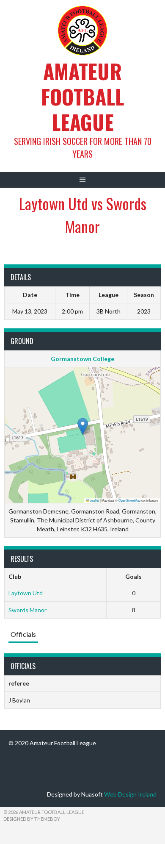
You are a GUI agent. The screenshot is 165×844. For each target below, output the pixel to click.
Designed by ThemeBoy (31, 819)
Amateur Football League (82, 96)
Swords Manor (27, 610)
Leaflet (94, 500)
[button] (82, 426)
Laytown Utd (25, 593)
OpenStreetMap (129, 500)
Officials (23, 634)
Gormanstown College (82, 358)
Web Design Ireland (130, 794)
